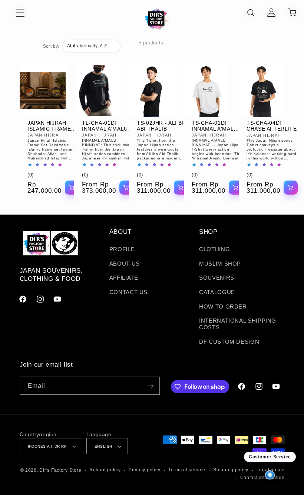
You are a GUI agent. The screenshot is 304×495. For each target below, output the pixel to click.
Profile (122, 249)
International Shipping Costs (237, 324)
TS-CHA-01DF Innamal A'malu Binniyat (215, 126)
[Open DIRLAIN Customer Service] (270, 475)
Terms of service (186, 470)
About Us (124, 264)
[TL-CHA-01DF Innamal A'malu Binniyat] (97, 90)
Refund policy (105, 470)
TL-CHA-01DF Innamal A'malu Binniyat (105, 126)
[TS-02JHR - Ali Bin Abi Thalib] (152, 90)
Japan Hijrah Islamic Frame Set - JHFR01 (49, 126)
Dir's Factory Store (60, 470)
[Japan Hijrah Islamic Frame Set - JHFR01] (43, 90)
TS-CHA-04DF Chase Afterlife (272, 126)
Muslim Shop (220, 264)
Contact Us (128, 292)
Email (36, 385)
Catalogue (217, 292)
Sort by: (51, 46)
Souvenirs (216, 278)
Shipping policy (230, 470)
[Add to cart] (72, 188)
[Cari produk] (250, 12)
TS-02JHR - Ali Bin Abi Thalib (162, 126)
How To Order (223, 307)
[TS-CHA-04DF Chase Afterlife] (262, 90)
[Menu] (12, 12)
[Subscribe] (150, 386)
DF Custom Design (229, 342)
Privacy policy (144, 470)
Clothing (214, 249)
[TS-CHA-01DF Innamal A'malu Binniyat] (207, 90)
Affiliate (123, 278)
